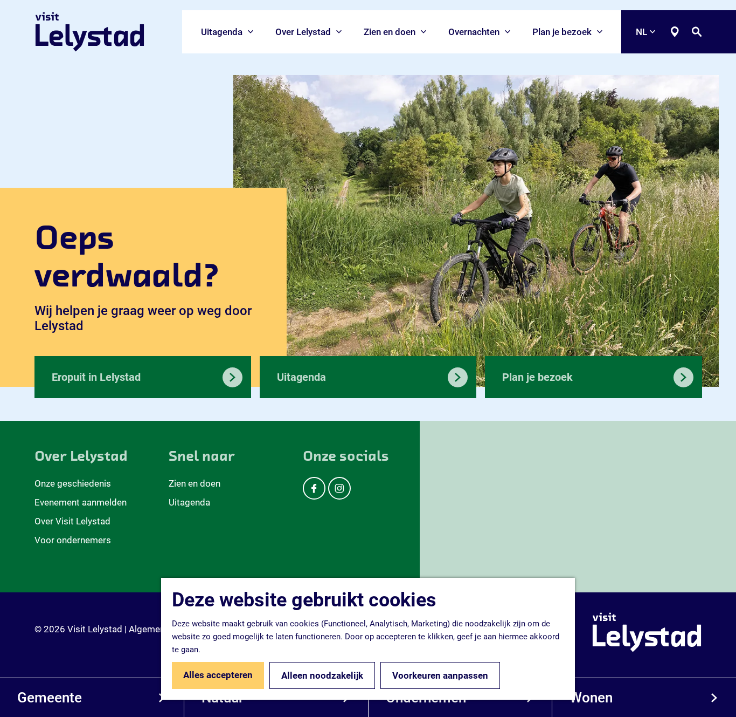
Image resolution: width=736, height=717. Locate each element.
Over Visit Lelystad (72, 521)
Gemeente (49, 697)
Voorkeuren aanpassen (440, 675)
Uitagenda (189, 502)
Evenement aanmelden (80, 502)
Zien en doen (194, 483)
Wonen (591, 697)
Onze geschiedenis (72, 483)
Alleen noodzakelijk (322, 675)
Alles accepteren (218, 675)
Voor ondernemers (72, 540)
